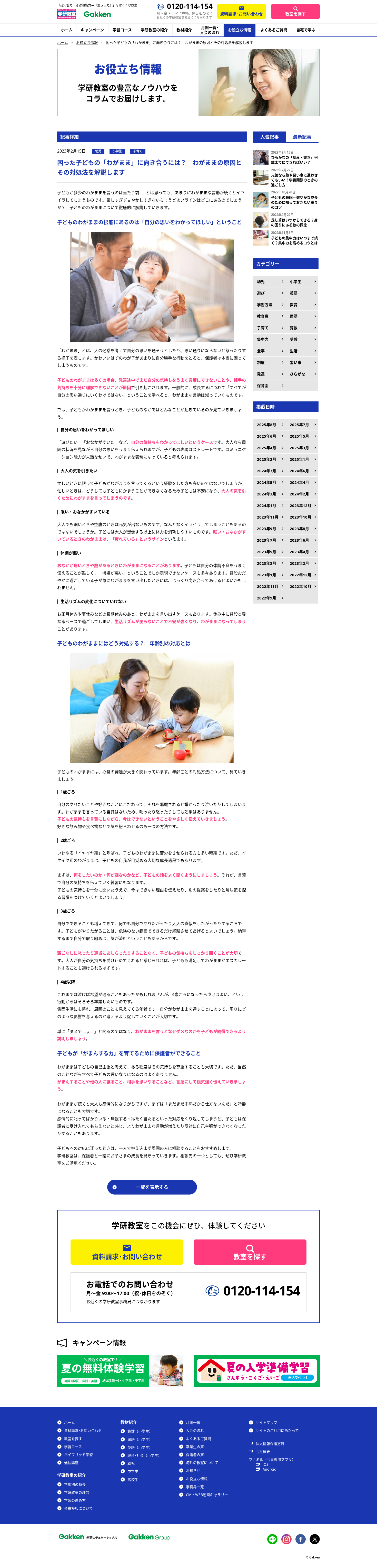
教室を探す (295, 14)
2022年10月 (300, 586)
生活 (293, 350)
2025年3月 (299, 447)
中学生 (132, 1471)
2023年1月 (266, 574)
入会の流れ (195, 1430)
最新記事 (302, 137)
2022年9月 (266, 597)
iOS (266, 1464)
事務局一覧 (195, 1486)
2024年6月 (299, 470)
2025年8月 (266, 424)
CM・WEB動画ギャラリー (207, 1494)
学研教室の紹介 (154, 29)
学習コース (122, 29)
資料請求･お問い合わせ (241, 14)
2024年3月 (266, 493)
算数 (293, 327)
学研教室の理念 (76, 1492)
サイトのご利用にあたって (277, 1430)
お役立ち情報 (239, 29)
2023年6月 (299, 540)
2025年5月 (299, 436)
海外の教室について (202, 1462)
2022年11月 (268, 586)
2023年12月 (300, 505)
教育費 (263, 316)
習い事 (295, 362)
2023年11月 (268, 517)
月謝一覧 (193, 1422)
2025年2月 (266, 459)
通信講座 (71, 1462)
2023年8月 (299, 528)
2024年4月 (299, 482)
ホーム (67, 29)
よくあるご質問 (273, 29)
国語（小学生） (140, 1439)
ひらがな (297, 374)
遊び (261, 293)
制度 (261, 362)
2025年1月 (299, 459)
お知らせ (193, 1470)
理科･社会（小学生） (144, 1455)
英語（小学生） (140, 1447)
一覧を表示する (152, 1187)
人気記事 (269, 137)
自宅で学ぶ (305, 29)
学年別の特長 (75, 1484)
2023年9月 (266, 528)
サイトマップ (266, 1422)
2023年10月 (300, 517)
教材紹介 (184, 29)
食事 (261, 350)
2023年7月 (266, 540)
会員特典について (78, 1508)
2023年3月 (266, 563)
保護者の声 (195, 1454)
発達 (261, 374)
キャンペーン (92, 29)
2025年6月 (266, 436)
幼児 (261, 281)
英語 (293, 293)
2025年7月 (299, 424)
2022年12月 (300, 574)
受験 (293, 339)
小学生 (295, 281)
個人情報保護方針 (270, 1443)
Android (269, 1469)
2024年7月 (266, 470)
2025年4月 (266, 447)
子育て (263, 327)
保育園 (263, 385)
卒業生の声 (195, 1446)
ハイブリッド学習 (78, 1454)
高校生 (132, 1479)
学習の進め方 (75, 1500)
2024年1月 (266, 505)
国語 (293, 316)
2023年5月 (266, 551)
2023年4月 (299, 551)
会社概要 (263, 1451)
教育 (293, 304)
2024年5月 (266, 482)
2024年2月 (299, 493)
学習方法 (264, 304)
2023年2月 (299, 563)
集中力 (263, 339)
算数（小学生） (140, 1431)
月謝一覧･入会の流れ (209, 30)
